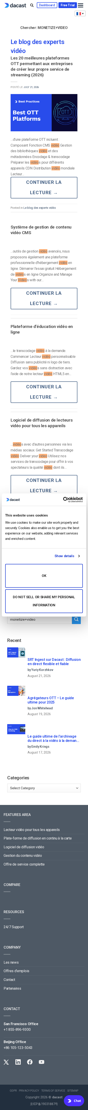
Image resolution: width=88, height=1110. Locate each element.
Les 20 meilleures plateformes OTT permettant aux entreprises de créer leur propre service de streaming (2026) (41, 66)
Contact (9, 980)
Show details (64, 556)
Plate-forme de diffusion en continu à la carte (38, 838)
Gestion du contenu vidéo (23, 855)
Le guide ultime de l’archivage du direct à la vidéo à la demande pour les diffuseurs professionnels (54, 738)
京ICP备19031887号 (44, 1104)
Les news (11, 962)
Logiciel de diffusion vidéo (24, 847)
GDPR (13, 1090)
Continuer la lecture (44, 187)
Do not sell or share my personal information (44, 601)
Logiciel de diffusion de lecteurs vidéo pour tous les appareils (41, 423)
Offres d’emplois (16, 971)
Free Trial (68, 5)
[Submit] (76, 619)
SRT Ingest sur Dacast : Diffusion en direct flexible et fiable (54, 661)
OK (44, 576)
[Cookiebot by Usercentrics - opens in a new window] (63, 500)
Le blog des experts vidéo (39, 207)
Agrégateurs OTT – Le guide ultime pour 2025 (51, 700)
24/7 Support (14, 927)
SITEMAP (72, 1090)
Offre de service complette (24, 864)
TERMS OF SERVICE (53, 1090)
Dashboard (47, 5)
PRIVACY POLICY (29, 1090)
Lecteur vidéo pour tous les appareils (32, 830)
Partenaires (12, 988)
